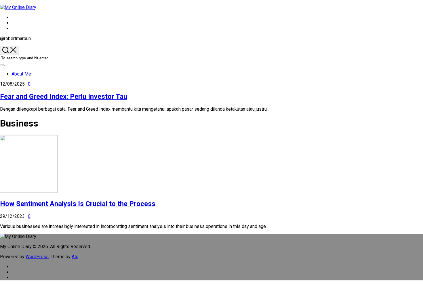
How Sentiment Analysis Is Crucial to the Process (77, 204)
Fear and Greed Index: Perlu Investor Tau (63, 97)
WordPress (37, 256)
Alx (75, 256)
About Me (21, 74)
